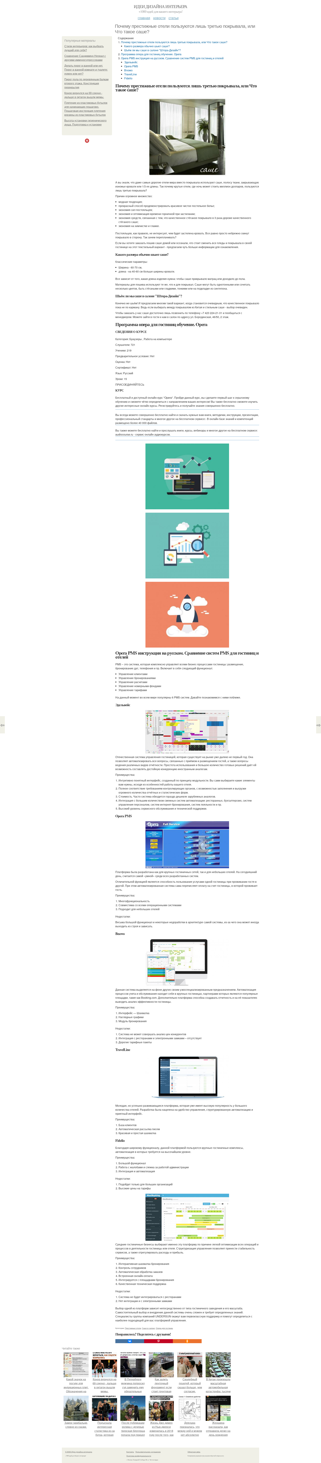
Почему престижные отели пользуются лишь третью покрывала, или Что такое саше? (174, 42)
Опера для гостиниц (164, 1328)
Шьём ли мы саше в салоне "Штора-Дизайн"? (152, 50)
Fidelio (128, 78)
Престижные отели (133, 1328)
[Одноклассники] (187, 1341)
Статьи (174, 17)
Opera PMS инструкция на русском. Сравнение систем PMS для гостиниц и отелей (172, 58)
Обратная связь (194, 1452)
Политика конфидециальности (138, 1456)
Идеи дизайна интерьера (160, 6)
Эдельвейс (131, 62)
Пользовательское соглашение (148, 1452)
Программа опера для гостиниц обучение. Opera (151, 54)
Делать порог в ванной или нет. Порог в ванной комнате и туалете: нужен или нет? (86, 69)
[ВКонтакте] (129, 1341)
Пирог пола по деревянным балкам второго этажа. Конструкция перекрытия (86, 83)
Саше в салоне (148, 1328)
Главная (144, 17)
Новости (159, 17)
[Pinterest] (158, 1341)
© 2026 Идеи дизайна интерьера (78, 1452)
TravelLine (130, 74)
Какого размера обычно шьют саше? (147, 46)
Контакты (130, 1452)
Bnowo (128, 70)
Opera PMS (131, 66)
